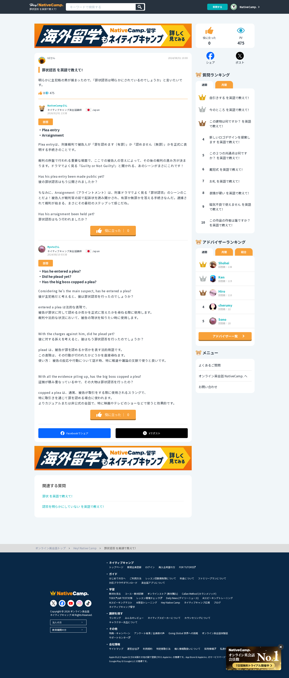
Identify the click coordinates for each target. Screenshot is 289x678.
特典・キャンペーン (119, 633)
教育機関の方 (59, 629)
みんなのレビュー (134, 618)
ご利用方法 (135, 578)
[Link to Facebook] (62, 603)
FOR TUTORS (186, 567)
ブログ (217, 602)
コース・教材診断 (134, 594)
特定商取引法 (163, 649)
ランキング (115, 618)
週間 (204, 85)
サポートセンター (118, 637)
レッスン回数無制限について (160, 578)
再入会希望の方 (167, 567)
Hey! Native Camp (170, 602)
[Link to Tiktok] (88, 603)
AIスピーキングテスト (120, 602)
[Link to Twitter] (53, 603)
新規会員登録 (134, 567)
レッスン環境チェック (148, 598)
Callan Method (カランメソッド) (199, 594)
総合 (244, 252)
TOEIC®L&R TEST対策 (120, 598)
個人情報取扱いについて (187, 649)
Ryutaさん (53, 247)
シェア (77, 433)
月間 (224, 85)
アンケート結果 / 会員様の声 (149, 633)
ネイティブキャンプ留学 (122, 607)
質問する (217, 6)
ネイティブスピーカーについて (164, 618)
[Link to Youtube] (70, 603)
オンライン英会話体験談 (215, 633)
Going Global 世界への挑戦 (183, 633)
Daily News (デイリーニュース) (182, 598)
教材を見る (115, 594)
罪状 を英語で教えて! (57, 496)
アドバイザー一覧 (225, 336)
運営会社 (132, 649)
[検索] (140, 7)
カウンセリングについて (197, 618)
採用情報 (209, 649)
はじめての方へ (117, 578)
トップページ (116, 567)
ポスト (154, 433)
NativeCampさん (57, 105)
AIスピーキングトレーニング (217, 598)
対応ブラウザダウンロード (123, 583)
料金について (187, 578)
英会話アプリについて (153, 583)
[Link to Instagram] (79, 603)
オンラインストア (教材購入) (162, 594)
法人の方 (57, 622)
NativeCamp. (248, 6)
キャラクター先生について (123, 622)
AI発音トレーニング (146, 602)
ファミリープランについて (212, 578)
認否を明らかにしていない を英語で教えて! (73, 506)
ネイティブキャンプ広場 (197, 602)
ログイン (150, 567)
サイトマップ (116, 649)
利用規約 (147, 649)
